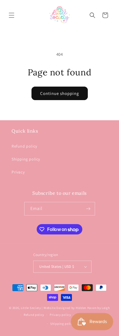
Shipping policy (26, 159)
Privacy (18, 172)
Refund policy (24, 146)
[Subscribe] (88, 208)
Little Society (31, 308)
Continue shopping (59, 93)
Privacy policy (60, 315)
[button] (11, 15)
